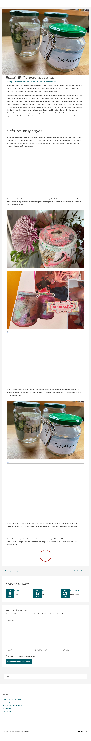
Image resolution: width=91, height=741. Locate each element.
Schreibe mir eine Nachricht (12, 705)
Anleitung (9, 82)
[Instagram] (82, 731)
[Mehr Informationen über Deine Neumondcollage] (70, 590)
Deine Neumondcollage (70, 594)
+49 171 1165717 (9, 702)
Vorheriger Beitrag (10, 571)
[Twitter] (79, 731)
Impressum (7, 708)
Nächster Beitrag (81, 571)
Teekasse (71, 539)
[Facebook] (76, 731)
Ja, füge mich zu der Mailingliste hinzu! (21, 656)
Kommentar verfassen (21, 82)
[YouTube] (86, 731)
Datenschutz (7, 711)
